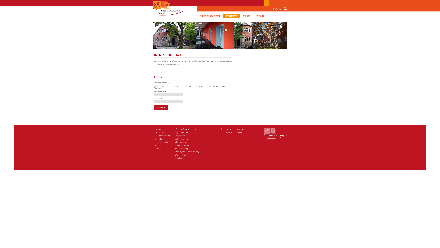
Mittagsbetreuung (181, 142)
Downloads (179, 158)
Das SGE (158, 129)
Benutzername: (160, 91)
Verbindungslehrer (182, 138)
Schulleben (159, 139)
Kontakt (241, 129)
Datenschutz (241, 132)
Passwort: (158, 98)
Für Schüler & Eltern (186, 129)
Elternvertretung (181, 148)
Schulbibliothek (160, 145)
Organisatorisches (181, 132)
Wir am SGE (159, 132)
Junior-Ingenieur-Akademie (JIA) (187, 151)
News (157, 148)
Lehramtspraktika (161, 142)
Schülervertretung (182, 145)
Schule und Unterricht (163, 135)
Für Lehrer (225, 129)
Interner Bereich (181, 155)
